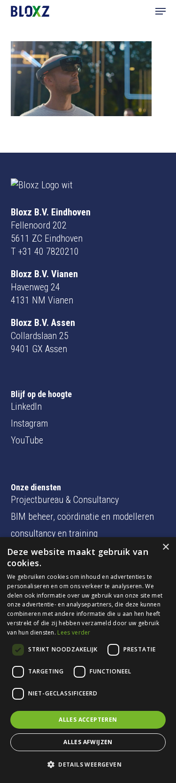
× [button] (165, 547)
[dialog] (88, 660)
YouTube (27, 440)
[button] (160, 11)
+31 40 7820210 (48, 251)
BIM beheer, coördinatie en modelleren (82, 516)
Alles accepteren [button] (88, 720)
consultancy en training (54, 533)
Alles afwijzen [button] (88, 742)
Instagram (29, 423)
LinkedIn (26, 406)
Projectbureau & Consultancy (65, 499)
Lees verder (73, 632)
